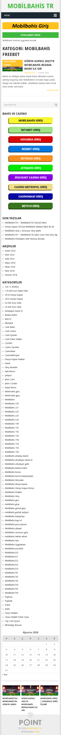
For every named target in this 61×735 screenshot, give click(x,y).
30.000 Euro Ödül (13, 303)
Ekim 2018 (10, 271)
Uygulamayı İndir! (30, 35)
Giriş (36, 732)
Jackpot (8, 375)
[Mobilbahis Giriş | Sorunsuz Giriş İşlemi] (49, 690)
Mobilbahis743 (11, 581)
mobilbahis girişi (12, 504)
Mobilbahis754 (11, 585)
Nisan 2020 (10, 267)
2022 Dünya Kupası (14, 299)
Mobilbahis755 (11, 589)
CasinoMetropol (12, 355)
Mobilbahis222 (11, 560)
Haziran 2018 (11, 275)
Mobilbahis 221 (12, 407)
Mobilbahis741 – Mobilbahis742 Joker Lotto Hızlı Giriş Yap (31, 235)
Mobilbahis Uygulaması (15, 544)
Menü (7, 15)
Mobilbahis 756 (12, 452)
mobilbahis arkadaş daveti (16, 456)
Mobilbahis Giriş (12, 496)
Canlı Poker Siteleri (13, 339)
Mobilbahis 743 (12, 436)
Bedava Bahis (11, 315)
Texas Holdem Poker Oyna (17, 617)
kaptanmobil (29, 73)
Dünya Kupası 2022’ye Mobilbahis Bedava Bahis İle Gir (39, 65)
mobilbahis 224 (12, 420)
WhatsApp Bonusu (13, 625)
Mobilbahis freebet (13, 492)
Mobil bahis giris (12, 391)
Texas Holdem (11, 613)
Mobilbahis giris (12, 500)
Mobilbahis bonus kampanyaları (19, 476)
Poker (7, 605)
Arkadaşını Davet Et (14, 311)
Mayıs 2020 (10, 263)
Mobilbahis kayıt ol (13, 520)
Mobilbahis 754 (12, 444)
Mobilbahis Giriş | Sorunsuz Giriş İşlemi (23, 231)
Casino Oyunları (12, 347)
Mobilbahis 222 (12, 411)
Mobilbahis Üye (12, 540)
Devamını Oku (53, 90)
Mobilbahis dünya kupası (16, 484)
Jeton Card (10, 379)
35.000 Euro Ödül (13, 307)
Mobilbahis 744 (12, 440)
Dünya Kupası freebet (15, 359)
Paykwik (8, 601)
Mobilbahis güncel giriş (15, 508)
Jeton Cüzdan (11, 383)
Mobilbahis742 (11, 577)
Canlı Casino (10, 331)
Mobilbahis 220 (12, 403)
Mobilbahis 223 (12, 415)
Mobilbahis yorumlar (14, 548)
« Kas (4, 674)
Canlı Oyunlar (11, 335)
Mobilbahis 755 (12, 448)
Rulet (7, 609)
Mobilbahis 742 (12, 432)
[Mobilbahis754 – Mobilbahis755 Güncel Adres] (11, 690)
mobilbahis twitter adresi (16, 536)
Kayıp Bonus (10, 387)
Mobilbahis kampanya (14, 516)
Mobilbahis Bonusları (14, 480)
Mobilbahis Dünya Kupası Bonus (19, 488)
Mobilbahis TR (30, 6)
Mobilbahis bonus (13, 472)
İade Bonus (10, 371)
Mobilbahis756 (11, 593)
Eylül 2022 (10, 259)
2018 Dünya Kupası (14, 295)
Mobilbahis (10, 399)
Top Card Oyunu (12, 621)
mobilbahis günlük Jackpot (17, 512)
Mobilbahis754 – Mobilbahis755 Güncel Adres (25, 222)
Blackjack (9, 323)
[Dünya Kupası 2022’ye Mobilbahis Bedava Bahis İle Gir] (30, 690)
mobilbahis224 (11, 569)
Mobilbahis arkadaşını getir (17, 464)
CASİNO (8, 343)
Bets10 (8, 319)
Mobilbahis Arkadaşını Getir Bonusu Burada (24, 239)
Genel (7, 363)
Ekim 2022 (10, 255)
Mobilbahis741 (11, 573)
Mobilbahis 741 (12, 428)
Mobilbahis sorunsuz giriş (16, 532)
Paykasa (8, 597)
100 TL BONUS (12, 287)
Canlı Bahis (10, 327)
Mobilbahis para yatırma (16, 524)
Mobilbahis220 (11, 552)
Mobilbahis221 (11, 556)
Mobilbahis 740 (12, 424)
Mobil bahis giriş (12, 395)
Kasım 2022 (10, 251)
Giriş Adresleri (11, 367)
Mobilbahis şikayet (13, 528)
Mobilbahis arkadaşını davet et (18, 460)
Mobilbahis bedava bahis (16, 468)
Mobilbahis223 (11, 564)
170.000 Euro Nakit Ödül (16, 291)
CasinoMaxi (10, 351)
